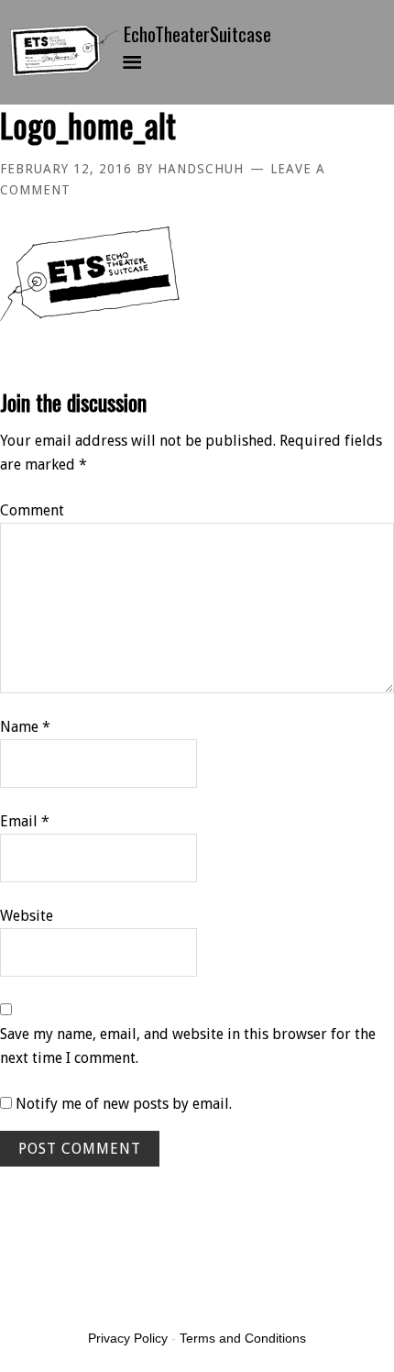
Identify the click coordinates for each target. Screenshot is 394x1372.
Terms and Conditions (243, 1338)
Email (24, 821)
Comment (32, 510)
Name (25, 727)
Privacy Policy (128, 1338)
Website (26, 915)
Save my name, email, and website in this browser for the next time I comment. (188, 1046)
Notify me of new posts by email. (124, 1103)
